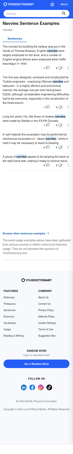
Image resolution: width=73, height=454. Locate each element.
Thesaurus (10, 303)
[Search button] (63, 13)
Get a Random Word (36, 364)
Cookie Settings (47, 323)
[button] (52, 4)
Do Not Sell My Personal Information (36, 401)
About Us (43, 297)
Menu (64, 4)
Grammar (9, 316)
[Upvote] (48, 68)
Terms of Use (45, 329)
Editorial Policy (46, 316)
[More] (68, 68)
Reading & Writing (14, 335)
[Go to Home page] (19, 4)
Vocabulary (10, 323)
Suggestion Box (47, 335)
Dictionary (9, 297)
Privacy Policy (46, 310)
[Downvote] (60, 68)
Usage (7, 329)
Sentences (15, 38)
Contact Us (44, 303)
